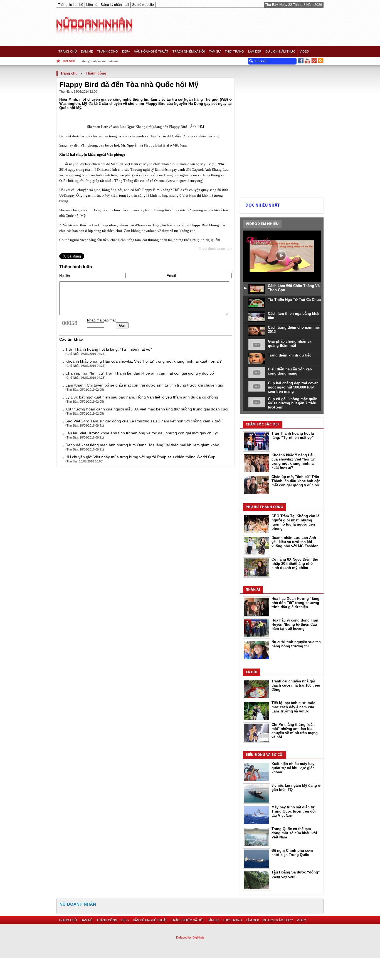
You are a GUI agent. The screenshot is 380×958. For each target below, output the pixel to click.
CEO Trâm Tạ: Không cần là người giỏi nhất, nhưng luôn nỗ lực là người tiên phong (295, 522)
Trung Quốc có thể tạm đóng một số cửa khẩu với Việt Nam (294, 833)
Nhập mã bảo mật (101, 320)
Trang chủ (67, 51)
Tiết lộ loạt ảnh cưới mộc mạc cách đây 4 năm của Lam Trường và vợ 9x (293, 707)
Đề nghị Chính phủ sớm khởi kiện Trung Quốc (292, 852)
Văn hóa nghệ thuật (151, 51)
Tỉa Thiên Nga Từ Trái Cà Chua (294, 300)
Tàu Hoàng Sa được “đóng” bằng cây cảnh (296, 874)
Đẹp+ (126, 51)
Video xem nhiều (262, 224)
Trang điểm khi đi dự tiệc (289, 355)
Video (304, 51)
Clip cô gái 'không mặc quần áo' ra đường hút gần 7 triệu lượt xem (292, 403)
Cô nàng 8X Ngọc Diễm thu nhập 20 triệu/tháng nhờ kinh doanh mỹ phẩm (295, 563)
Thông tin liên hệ (70, 5)
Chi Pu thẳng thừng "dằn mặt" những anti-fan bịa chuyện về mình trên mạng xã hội (295, 730)
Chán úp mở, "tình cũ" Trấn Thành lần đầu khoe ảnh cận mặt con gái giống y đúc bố (139, 373)
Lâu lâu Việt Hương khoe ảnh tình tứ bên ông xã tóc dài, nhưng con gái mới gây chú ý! (141, 433)
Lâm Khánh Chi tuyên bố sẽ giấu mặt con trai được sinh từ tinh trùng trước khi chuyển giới (144, 385)
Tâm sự (215, 51)
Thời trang (234, 51)
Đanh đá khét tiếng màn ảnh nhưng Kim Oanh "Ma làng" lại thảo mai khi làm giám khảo (142, 445)
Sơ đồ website (143, 5)
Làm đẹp (254, 51)
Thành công (107, 51)
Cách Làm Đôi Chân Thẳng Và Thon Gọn (294, 288)
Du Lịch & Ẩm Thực (280, 51)
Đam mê (87, 51)
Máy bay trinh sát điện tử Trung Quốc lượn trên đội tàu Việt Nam (294, 811)
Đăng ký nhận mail (115, 5)
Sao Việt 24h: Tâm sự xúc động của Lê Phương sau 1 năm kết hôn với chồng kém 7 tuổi (143, 421)
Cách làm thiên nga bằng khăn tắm (294, 315)
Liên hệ (92, 5)
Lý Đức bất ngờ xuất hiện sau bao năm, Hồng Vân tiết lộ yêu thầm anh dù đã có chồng (141, 397)
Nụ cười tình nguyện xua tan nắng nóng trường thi (296, 644)
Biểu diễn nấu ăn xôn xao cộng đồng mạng (290, 371)
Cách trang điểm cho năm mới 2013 (294, 329)
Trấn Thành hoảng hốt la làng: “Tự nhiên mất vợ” (108, 349)
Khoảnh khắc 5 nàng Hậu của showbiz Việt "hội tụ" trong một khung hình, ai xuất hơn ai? (143, 361)
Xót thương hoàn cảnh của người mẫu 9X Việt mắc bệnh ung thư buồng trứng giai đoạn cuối (146, 409)
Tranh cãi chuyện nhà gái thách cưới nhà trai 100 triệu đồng (296, 685)
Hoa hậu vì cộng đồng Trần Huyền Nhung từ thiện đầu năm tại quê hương (295, 624)
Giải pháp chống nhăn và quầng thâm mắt (289, 343)
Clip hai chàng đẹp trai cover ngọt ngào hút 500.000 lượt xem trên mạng (293, 387)
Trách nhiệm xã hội (188, 51)
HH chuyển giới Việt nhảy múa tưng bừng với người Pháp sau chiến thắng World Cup (140, 457)
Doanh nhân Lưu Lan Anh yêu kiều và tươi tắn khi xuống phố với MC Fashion (295, 542)
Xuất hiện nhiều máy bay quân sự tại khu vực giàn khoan (293, 768)
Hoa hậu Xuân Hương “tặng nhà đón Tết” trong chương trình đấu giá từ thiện (295, 602)
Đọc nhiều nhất (262, 205)
